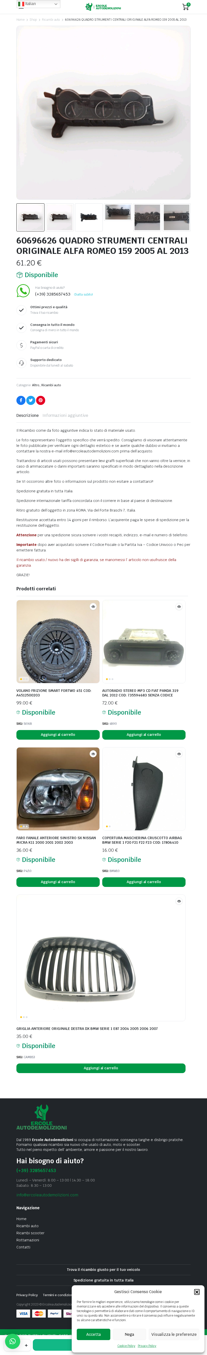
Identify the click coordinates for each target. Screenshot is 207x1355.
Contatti (23, 1247)
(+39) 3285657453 (36, 1170)
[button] (196, 1291)
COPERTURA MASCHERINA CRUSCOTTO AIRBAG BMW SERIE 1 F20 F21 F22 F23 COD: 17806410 (142, 840)
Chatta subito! (83, 295)
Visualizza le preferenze (174, 1334)
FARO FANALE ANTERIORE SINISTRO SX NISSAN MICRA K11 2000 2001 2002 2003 (56, 840)
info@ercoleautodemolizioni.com (47, 1195)
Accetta (93, 1334)
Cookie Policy (126, 1346)
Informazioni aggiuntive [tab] (65, 415)
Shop (33, 20)
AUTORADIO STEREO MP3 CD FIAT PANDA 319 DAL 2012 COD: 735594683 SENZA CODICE (140, 692)
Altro (35, 385)
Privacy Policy (147, 1346)
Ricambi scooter (30, 1233)
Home (20, 20)
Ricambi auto (51, 20)
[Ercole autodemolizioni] (103, 7)
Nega (129, 1334)
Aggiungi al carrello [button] (58, 734)
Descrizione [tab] (27, 415)
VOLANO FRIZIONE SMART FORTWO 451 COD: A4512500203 (53, 692)
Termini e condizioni (58, 1295)
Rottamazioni (27, 1240)
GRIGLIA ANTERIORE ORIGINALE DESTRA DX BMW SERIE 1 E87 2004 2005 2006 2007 (87, 1028)
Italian (30, 4)
